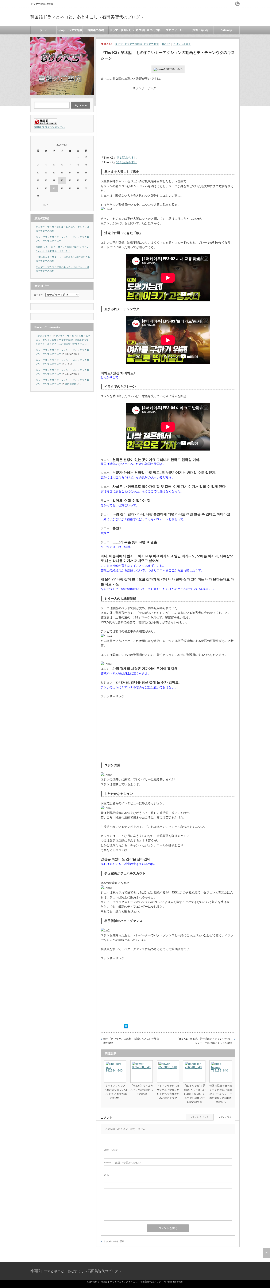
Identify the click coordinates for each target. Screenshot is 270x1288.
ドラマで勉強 (151, 44)
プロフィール (174, 30)
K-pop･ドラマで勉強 (69, 30)
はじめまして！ (44, 336)
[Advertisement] (167, 119)
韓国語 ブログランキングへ (49, 127)
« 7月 (46, 205)
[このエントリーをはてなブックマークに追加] (126, 1027)
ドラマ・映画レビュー (122, 31)
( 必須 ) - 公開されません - (122, 1162)
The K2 (166, 44)
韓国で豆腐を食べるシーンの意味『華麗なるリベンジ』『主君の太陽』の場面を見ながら (220, 1093)
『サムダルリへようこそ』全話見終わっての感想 (141, 1089)
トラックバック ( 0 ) (199, 1117)
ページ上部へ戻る (266, 1253)
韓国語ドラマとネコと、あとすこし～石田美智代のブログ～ (87, 17)
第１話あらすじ (126, 157)
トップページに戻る (113, 1241)
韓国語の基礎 (96, 30)
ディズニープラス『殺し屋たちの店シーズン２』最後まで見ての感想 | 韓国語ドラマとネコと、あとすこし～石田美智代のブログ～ (63, 340)
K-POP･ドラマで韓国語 (128, 44)
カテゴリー (39, 295)
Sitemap (226, 30)
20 (62, 180)
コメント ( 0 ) (224, 1117)
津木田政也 (70, 384)
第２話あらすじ (126, 162)
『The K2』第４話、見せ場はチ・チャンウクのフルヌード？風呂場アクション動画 (204, 1040)
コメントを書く (182, 44)
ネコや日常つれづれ (148, 30)
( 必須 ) (111, 1150)
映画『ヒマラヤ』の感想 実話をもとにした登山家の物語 (131, 1040)
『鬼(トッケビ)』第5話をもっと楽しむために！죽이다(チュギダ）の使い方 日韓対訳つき (195, 1093)
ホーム (43, 30)
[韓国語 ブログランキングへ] (45, 124)
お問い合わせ (200, 30)
